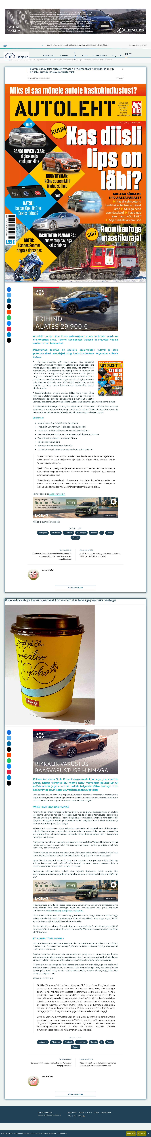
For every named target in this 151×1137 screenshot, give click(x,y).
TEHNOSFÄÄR (100, 56)
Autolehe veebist (57, 494)
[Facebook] (9, 289)
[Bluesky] (9, 323)
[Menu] (5, 45)
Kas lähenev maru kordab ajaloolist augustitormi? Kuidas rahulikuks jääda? (77, 45)
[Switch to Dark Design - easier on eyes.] (9, 45)
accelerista (34, 78)
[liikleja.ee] (21, 55)
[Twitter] (9, 295)
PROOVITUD (48, 56)
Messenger (81, 533)
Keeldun (131, 1133)
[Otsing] (13, 45)
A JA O (75, 56)
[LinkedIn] (9, 300)
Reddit (109, 533)
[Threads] (9, 340)
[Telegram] (9, 334)
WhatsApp (56, 533)
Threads (93, 533)
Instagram (43, 533)
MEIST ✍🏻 (128, 56)
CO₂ (114, 56)
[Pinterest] (9, 329)
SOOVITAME (119, 78)
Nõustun (141, 1133)
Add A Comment (75, 588)
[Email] (9, 306)
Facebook (68, 533)
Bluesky (75, 538)
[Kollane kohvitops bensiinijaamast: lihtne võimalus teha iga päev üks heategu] (50, 724)
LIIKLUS (64, 56)
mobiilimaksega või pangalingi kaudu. (65, 910)
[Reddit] (9, 312)
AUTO (84, 56)
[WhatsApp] (9, 317)
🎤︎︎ (121, 56)
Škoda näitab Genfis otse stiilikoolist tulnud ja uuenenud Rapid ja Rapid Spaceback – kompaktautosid (52, 556)
